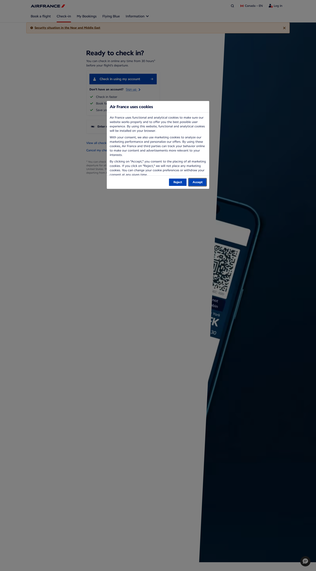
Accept (198, 182)
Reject (178, 182)
